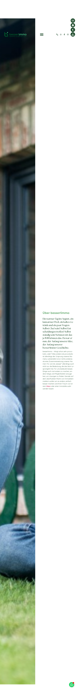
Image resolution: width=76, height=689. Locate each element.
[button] (41, 34)
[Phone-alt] (57, 34)
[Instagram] (68, 34)
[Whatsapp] (61, 34)
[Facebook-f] (64, 34)
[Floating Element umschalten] (71, 684)
